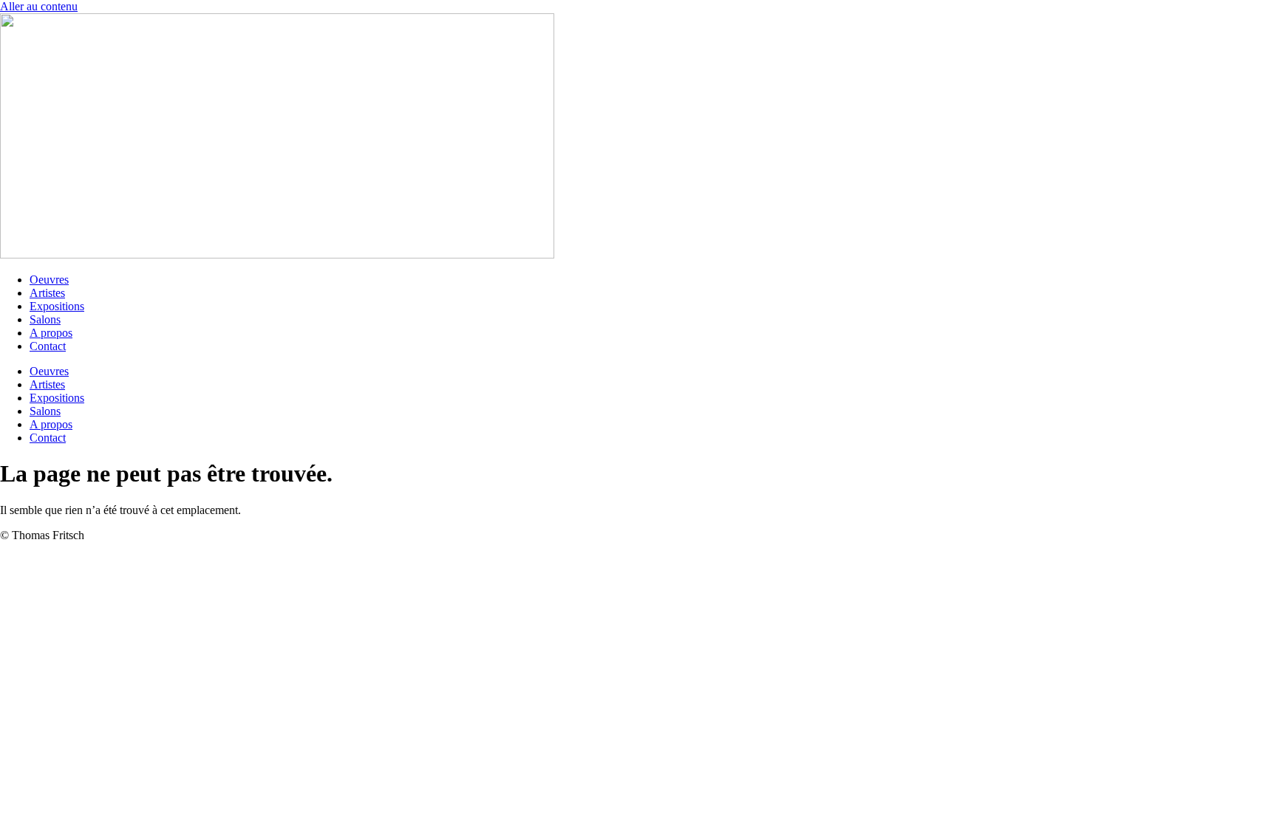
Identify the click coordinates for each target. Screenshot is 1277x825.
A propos (51, 332)
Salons (45, 319)
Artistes (47, 293)
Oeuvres (49, 279)
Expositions (57, 306)
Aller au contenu (39, 6)
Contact (48, 346)
